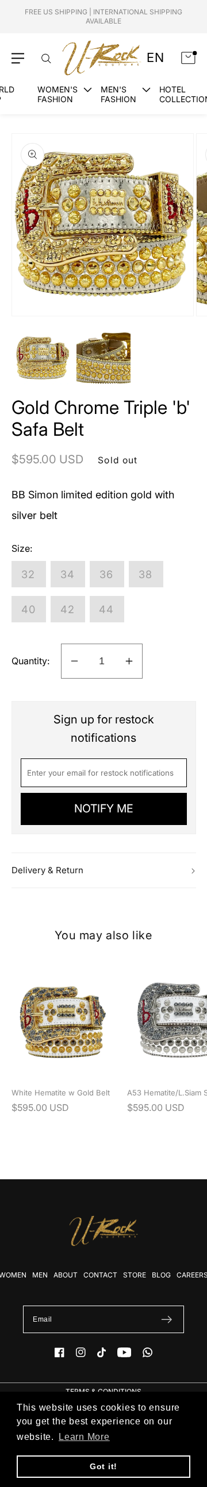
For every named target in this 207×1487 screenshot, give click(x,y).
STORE (134, 1275)
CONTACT (100, 1275)
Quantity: (30, 661)
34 (67, 574)
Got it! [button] (103, 1466)
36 (106, 574)
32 (28, 574)
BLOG (161, 1275)
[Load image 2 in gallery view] (103, 358)
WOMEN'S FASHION (57, 94)
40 (28, 609)
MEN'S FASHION (118, 94)
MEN (40, 1275)
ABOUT (65, 1275)
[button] (18, 58)
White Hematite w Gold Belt (61, 1092)
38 (146, 574)
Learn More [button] (84, 1437)
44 (106, 609)
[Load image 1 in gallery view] (42, 358)
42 (67, 609)
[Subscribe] (166, 1319)
